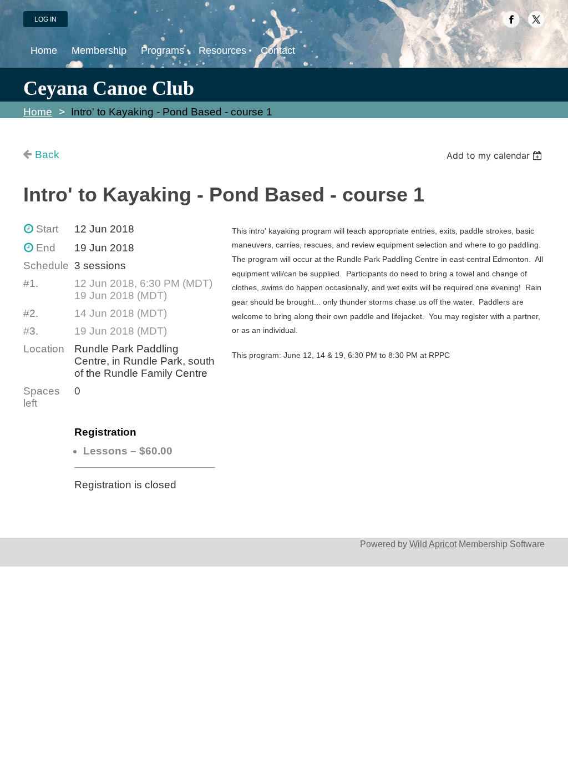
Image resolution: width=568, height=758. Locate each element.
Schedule (46, 265)
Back (47, 154)
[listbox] (496, 155)
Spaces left (41, 397)
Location (43, 349)
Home (37, 112)
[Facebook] (511, 19)
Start (47, 229)
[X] (536, 19)
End (45, 248)
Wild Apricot (433, 544)
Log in (45, 19)
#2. (30, 313)
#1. (30, 283)
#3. (30, 331)
